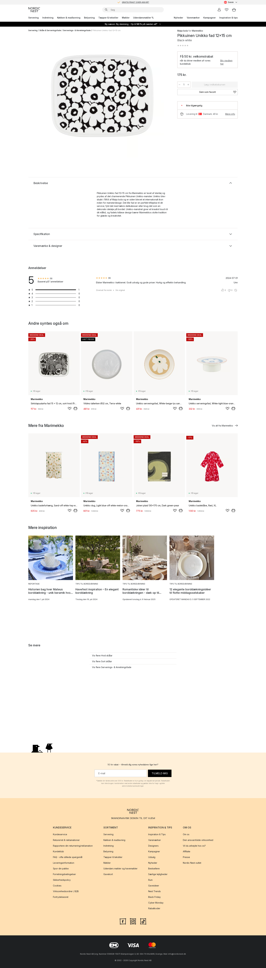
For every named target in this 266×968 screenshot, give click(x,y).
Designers (153, 846)
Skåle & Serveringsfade (50, 30)
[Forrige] (39, 96)
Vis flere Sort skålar (102, 661)
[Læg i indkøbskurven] (75, 408)
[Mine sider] (219, 9)
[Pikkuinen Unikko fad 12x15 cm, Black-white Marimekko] (102, 95)
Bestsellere (154, 868)
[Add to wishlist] (69, 408)
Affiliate (186, 851)
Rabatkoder (154, 908)
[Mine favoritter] (226, 9)
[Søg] (106, 9)
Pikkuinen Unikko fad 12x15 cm (107, 30)
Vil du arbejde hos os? (194, 846)
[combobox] (231, 2)
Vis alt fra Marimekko (222, 425)
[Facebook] (123, 921)
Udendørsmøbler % (143, 17)
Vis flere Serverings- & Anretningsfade (111, 667)
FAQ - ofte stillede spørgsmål (67, 857)
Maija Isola (182, 30)
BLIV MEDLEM (126, 2)
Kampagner (209, 17)
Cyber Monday (155, 903)
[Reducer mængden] (179, 85)
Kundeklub (58, 851)
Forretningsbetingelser (64, 874)
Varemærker (193, 17)
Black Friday (154, 897)
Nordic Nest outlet (192, 863)
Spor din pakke (61, 868)
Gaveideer (153, 885)
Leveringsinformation (63, 863)
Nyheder (178, 17)
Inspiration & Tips (157, 834)
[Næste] (166, 96)
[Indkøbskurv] (234, 9)
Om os (186, 834)
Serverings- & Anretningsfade (77, 30)
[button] (182, 45)
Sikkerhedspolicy (62, 880)
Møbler (125, 17)
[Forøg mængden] (188, 85)
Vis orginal (120, 290)
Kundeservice (60, 834)
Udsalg (151, 857)
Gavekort (108, 874)
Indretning (47, 17)
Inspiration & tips (228, 17)
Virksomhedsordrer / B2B (66, 891)
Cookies (57, 885)
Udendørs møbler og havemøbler (120, 868)
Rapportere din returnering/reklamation (73, 846)
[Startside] (34, 9)
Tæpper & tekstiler (108, 17)
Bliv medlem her (226, 62)
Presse (186, 857)
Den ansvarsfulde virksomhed (198, 840)
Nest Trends (154, 891)
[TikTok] (143, 921)
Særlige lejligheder (157, 874)
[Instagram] (133, 921)
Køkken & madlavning (68, 17)
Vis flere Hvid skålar (102, 655)
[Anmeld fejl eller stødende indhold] (236, 290)
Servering (33, 17)
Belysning (89, 17)
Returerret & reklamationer (66, 840)
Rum (150, 880)
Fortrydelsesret (60, 897)
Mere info (230, 114)
